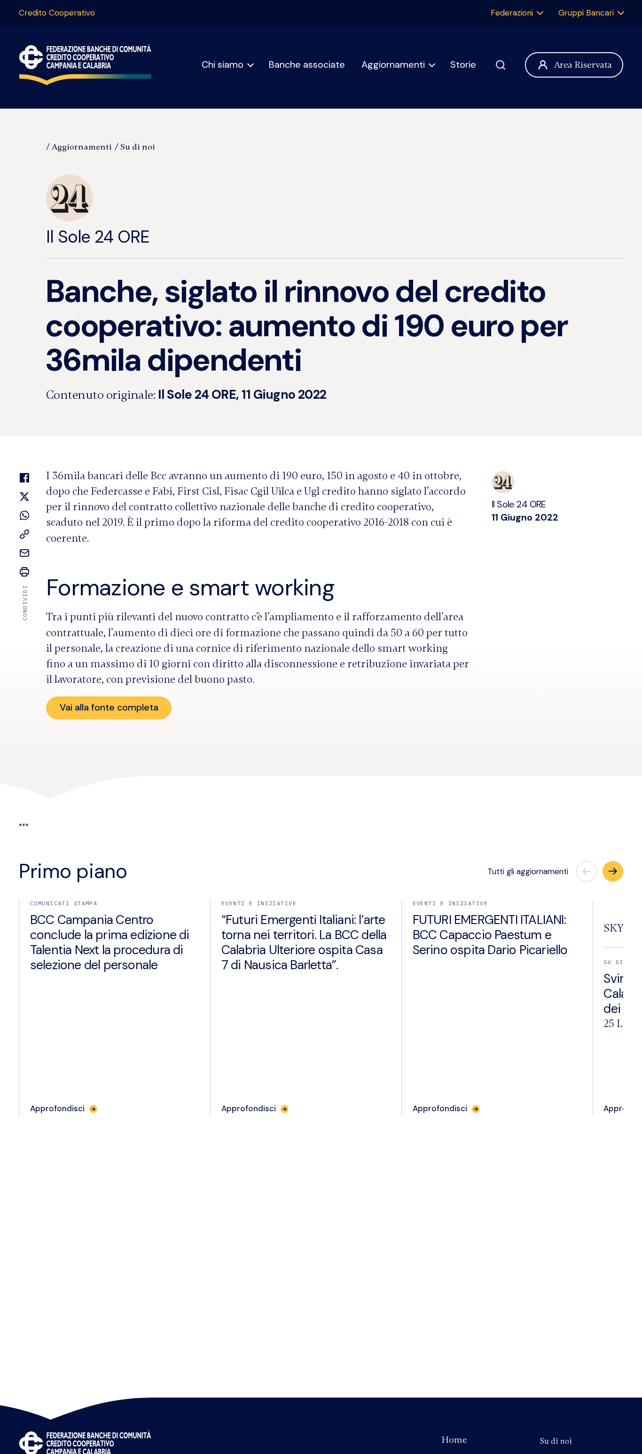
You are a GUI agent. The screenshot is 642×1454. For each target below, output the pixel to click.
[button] (613, 871)
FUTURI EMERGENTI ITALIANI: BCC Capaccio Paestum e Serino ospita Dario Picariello (490, 935)
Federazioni (512, 13)
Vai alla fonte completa (109, 707)
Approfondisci (57, 1108)
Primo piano (73, 871)
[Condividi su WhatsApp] (24, 515)
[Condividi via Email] (24, 553)
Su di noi (137, 147)
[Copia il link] (24, 534)
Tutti (527, 871)
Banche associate (307, 64)
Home (454, 1440)
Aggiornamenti (393, 64)
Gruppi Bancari (586, 13)
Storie (463, 64)
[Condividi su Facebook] (24, 477)
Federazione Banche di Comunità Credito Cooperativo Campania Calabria (85, 64)
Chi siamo (222, 64)
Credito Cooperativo (57, 13)
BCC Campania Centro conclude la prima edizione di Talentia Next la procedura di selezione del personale (109, 942)
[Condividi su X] (24, 496)
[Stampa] (24, 571)
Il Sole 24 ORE (97, 237)
